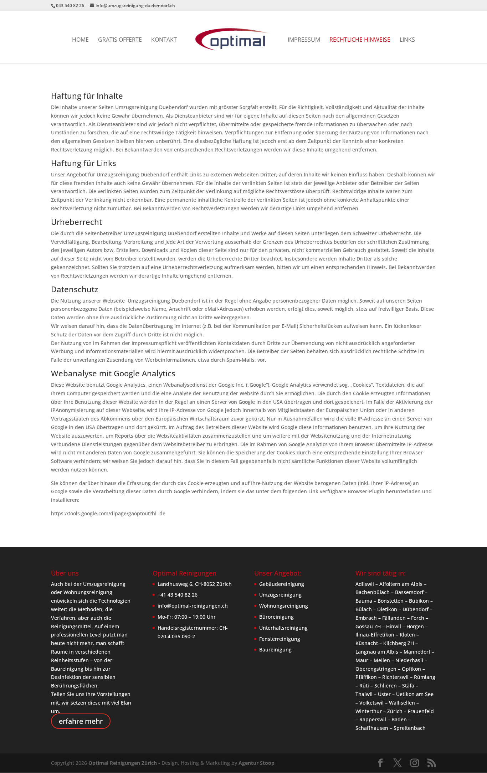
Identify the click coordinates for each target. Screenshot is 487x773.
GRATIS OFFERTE (120, 40)
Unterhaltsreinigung (283, 627)
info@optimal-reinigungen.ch (193, 605)
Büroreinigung (276, 616)
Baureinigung (275, 649)
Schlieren (385, 685)
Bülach (363, 609)
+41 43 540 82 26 (178, 594)
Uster (384, 694)
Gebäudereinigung (281, 584)
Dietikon (387, 609)
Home (80, 40)
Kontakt (164, 40)
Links (407, 40)
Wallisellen (402, 702)
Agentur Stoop (257, 762)
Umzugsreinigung (280, 594)
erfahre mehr (81, 721)
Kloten (407, 634)
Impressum (304, 40)
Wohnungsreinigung (283, 605)
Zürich (395, 711)
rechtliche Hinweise (359, 40)
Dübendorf (416, 609)
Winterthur (368, 711)
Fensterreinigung (279, 638)
